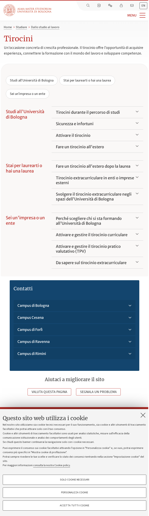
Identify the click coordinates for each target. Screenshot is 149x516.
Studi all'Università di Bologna (32, 80)
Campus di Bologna (33, 305)
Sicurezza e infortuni (75, 123)
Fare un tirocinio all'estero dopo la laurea (93, 166)
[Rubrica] (99, 6)
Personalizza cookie (74, 492)
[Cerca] (88, 6)
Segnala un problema (98, 391)
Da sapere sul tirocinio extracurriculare (91, 262)
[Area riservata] (121, 6)
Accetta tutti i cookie (74, 505)
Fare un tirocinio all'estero (80, 146)
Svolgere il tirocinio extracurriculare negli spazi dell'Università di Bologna (94, 196)
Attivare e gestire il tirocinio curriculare (91, 234)
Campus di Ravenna (33, 341)
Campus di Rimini (31, 353)
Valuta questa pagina (49, 391)
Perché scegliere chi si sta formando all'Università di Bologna (89, 221)
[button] (100, 15)
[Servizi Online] (110, 6)
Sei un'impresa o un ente (27, 93)
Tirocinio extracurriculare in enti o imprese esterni (95, 180)
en (143, 5)
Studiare (21, 27)
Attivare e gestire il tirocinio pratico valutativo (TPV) (88, 249)
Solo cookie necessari (74, 480)
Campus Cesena (30, 317)
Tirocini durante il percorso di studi (88, 112)
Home (8, 27)
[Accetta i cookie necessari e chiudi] (143, 415)
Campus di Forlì (29, 329)
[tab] (143, 5)
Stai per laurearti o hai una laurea (87, 80)
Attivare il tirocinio (73, 135)
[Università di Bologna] (27, 10)
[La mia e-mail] (132, 6)
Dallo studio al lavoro (45, 27)
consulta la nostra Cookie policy (51, 465)
